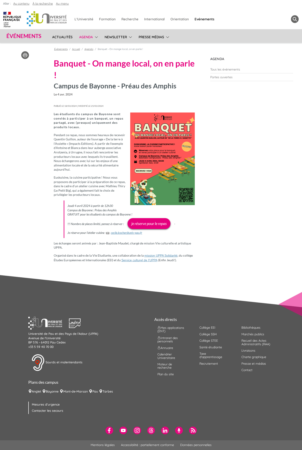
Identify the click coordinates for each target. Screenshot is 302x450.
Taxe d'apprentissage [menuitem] (210, 355)
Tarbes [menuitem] (108, 391)
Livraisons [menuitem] (248, 351)
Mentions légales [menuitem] (103, 445)
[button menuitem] (295, 19)
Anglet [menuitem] (36, 391)
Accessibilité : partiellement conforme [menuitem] (147, 445)
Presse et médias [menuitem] (253, 364)
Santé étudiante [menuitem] (210, 347)
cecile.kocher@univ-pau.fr (126, 233)
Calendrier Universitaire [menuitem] (166, 356)
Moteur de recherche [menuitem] (164, 366)
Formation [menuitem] (107, 19)
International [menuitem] (154, 19)
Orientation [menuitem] (179, 19)
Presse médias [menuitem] (151, 37)
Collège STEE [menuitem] (208, 341)
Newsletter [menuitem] (116, 37)
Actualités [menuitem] (62, 37)
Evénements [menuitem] (204, 19)
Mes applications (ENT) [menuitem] (170, 329)
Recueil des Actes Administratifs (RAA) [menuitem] (255, 342)
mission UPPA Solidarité (161, 255)
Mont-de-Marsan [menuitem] (75, 391)
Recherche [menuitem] (129, 19)
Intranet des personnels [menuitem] (167, 339)
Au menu (62, 4)
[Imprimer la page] (25, 55)
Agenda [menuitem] (86, 37)
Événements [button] (23, 36)
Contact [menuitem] (246, 370)
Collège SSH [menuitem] (208, 334)
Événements (61, 49)
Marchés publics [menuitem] (252, 334)
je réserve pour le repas (149, 223)
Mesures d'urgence (46, 404)
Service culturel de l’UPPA (139, 260)
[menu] (95, 36)
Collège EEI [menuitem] (207, 328)
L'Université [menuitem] (84, 19)
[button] (48, 322)
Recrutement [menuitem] (208, 364)
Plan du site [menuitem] (165, 374)
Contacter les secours (47, 411)
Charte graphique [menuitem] (253, 357)
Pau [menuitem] (95, 391)
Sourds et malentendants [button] (63, 362)
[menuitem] (251, 69)
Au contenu (21, 4)
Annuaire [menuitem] (167, 348)
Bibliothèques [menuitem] (250, 328)
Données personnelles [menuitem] (196, 445)
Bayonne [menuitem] (52, 391)
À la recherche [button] (42, 4)
